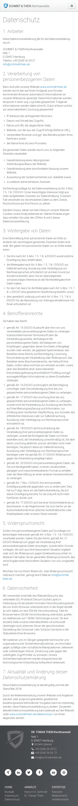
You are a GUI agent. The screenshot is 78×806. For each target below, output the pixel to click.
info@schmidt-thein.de (16, 64)
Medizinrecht (59, 795)
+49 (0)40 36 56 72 (45, 752)
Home (8, 787)
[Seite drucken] (53, 772)
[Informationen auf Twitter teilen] (29, 772)
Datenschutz (12, 799)
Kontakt (9, 791)
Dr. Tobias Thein (34, 795)
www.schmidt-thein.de (53, 86)
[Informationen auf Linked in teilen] (18, 772)
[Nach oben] (64, 772)
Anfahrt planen (43, 744)
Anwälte (30, 787)
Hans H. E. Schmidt (35, 791)
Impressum (12, 795)
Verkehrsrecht (60, 799)
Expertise (59, 787)
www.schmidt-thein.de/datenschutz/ (31, 714)
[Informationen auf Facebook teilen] (39, 772)
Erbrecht (57, 791)
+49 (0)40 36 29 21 (45, 749)
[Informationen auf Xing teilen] (8, 772)
